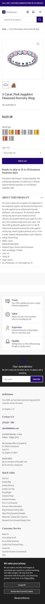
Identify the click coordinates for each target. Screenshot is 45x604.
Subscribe (36, 379)
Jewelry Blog (6, 481)
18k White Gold (30, 132)
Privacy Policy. (29, 578)
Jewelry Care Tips (8, 488)
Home (4, 29)
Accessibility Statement (10, 541)
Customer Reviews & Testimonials (14, 551)
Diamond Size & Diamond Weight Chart (16, 520)
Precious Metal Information (12, 506)
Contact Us (6, 548)
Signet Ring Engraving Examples (14, 513)
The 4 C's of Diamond (9, 502)
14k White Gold (5, 132)
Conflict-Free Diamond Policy (12, 544)
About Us (5, 534)
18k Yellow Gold (36, 132)
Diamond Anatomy (9, 499)
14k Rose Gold (17, 132)
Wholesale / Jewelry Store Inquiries (15, 516)
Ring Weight (6, 492)
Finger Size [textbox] (6, 147)
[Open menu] (40, 12)
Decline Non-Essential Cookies (22, 591)
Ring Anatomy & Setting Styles (13, 509)
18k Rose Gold (5, 138)
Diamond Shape (8, 495)
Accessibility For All (9, 537)
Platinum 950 (11, 138)
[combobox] (22, 20)
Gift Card (5, 478)
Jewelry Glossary (8, 485)
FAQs (4, 555)
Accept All (21, 584)
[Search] (40, 19)
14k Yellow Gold (11, 132)
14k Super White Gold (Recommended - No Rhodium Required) (24, 132)
